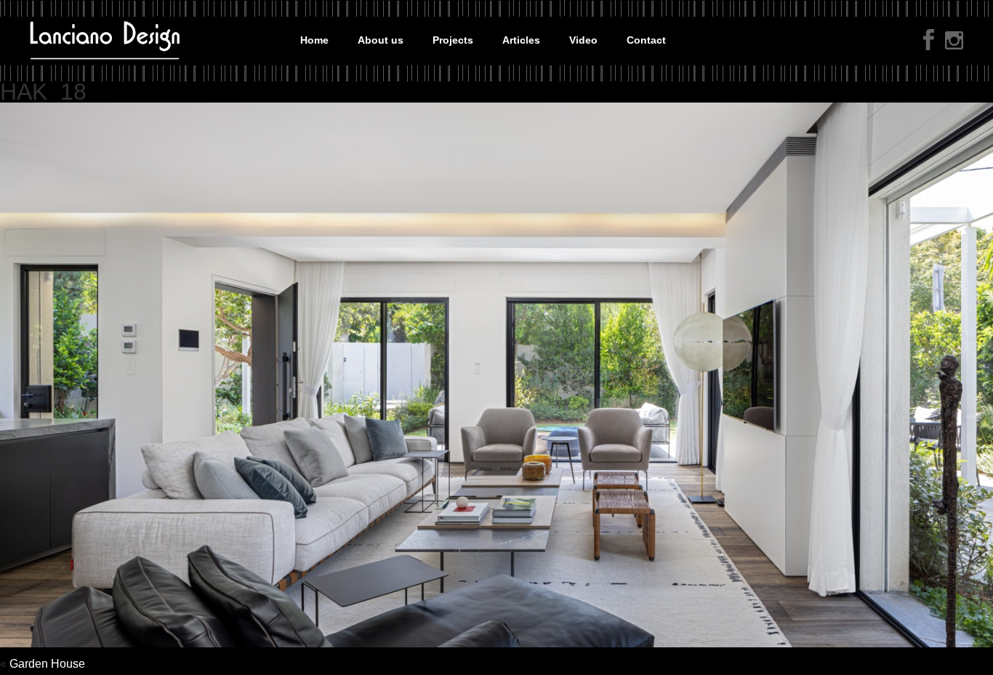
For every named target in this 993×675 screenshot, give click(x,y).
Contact (646, 40)
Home (314, 40)
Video (583, 40)
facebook (928, 39)
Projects (453, 40)
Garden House (47, 664)
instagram (954, 41)
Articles (521, 40)
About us (380, 40)
